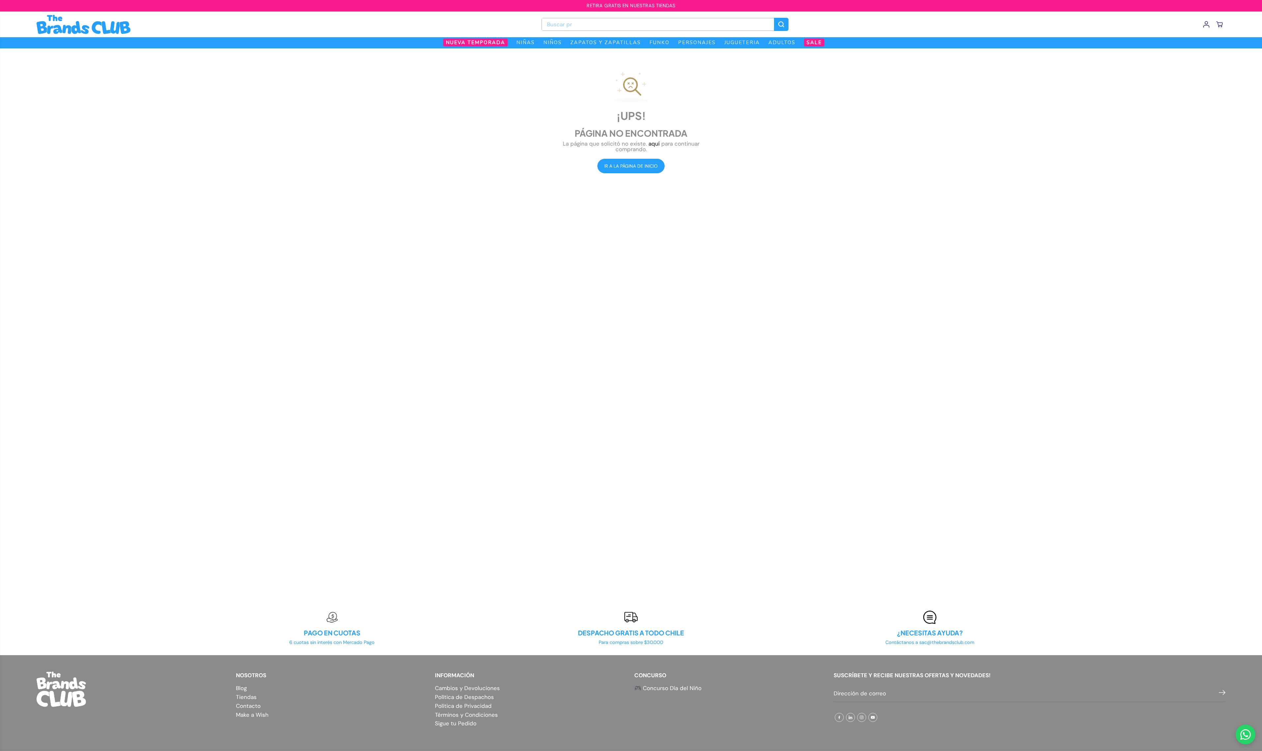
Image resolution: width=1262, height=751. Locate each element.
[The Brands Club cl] (83, 24)
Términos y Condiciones (466, 715)
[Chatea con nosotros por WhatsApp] (1245, 734)
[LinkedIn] (850, 717)
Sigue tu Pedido (455, 723)
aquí (654, 143)
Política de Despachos (464, 697)
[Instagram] (861, 717)
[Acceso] (1206, 24)
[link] (133, 689)
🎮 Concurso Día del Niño (668, 688)
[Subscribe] (1222, 693)
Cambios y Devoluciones (467, 688)
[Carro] (1219, 24)
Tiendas (246, 697)
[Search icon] (781, 24)
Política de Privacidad (463, 706)
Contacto (248, 706)
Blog (241, 688)
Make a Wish (252, 715)
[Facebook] (839, 717)
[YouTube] (872, 717)
